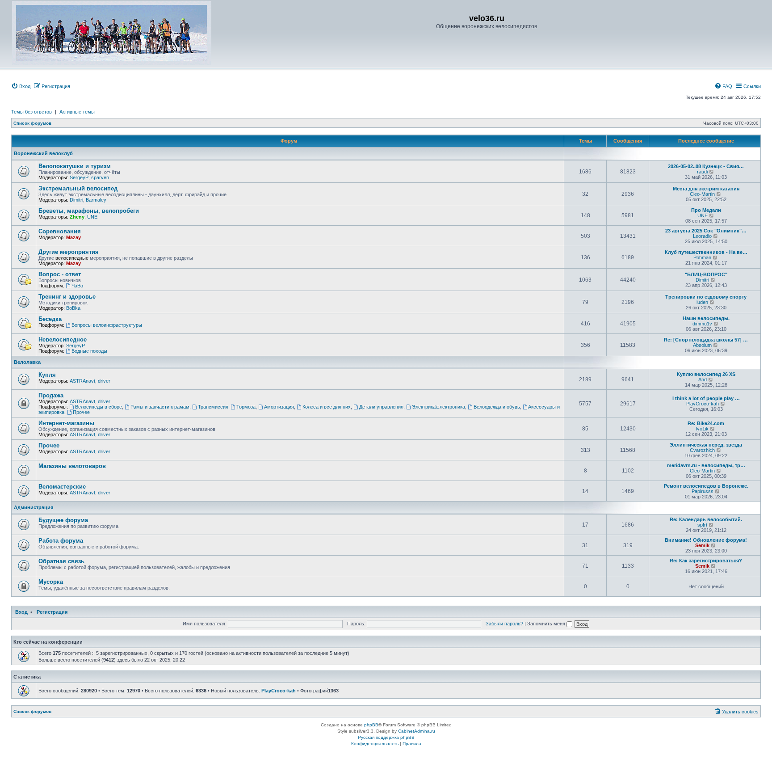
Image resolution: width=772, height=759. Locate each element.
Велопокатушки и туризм (74, 166)
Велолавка (27, 362)
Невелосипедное (62, 339)
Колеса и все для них (326, 406)
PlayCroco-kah (702, 403)
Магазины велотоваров (72, 466)
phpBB (371, 724)
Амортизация (279, 406)
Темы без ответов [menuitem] (31, 111)
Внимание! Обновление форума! (706, 540)
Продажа (50, 395)
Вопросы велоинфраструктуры (106, 325)
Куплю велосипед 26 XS (706, 374)
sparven (100, 177)
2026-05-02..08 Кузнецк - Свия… (706, 166)
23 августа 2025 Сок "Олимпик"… (706, 230)
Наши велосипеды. (706, 318)
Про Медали (706, 210)
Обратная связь (61, 561)
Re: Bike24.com (706, 423)
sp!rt (702, 524)
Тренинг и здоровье (67, 296)
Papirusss (702, 491)
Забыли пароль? (504, 623)
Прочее (81, 412)
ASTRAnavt (82, 381)
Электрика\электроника (438, 406)
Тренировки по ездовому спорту (706, 296)
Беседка (50, 319)
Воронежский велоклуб (43, 153)
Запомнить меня (546, 623)
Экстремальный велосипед (77, 188)
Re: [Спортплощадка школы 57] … (706, 339)
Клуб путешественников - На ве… (706, 252)
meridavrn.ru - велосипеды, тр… (706, 465)
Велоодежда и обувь (497, 406)
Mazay (73, 237)
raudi (702, 171)
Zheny (77, 216)
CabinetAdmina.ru (416, 731)
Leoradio (702, 236)
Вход (21, 612)
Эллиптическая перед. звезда (706, 444)
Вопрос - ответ (59, 274)
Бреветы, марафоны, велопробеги (88, 210)
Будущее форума (63, 520)
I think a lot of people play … (706, 398)
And (702, 379)
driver (104, 381)
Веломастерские (62, 486)
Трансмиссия (213, 406)
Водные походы (89, 351)
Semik (702, 545)
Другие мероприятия (68, 252)
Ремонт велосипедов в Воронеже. (706, 486)
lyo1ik (702, 428)
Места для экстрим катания (706, 188)
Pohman (702, 257)
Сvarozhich (702, 450)
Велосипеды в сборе (98, 406)
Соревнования (59, 231)
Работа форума (60, 540)
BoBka (73, 308)
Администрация (33, 507)
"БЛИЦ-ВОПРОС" (706, 274)
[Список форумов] (111, 33)
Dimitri (76, 199)
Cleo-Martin (702, 194)
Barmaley (96, 199)
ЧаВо (77, 285)
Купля (47, 374)
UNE (92, 216)
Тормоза (246, 406)
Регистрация (52, 612)
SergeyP (79, 177)
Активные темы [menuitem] (77, 111)
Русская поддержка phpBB (386, 737)
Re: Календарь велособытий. (706, 519)
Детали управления (381, 406)
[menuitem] (20, 86)
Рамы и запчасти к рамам (159, 406)
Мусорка (50, 581)
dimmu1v (702, 323)
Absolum (702, 345)
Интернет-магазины (66, 423)
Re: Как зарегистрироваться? (706, 560)
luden (702, 302)
